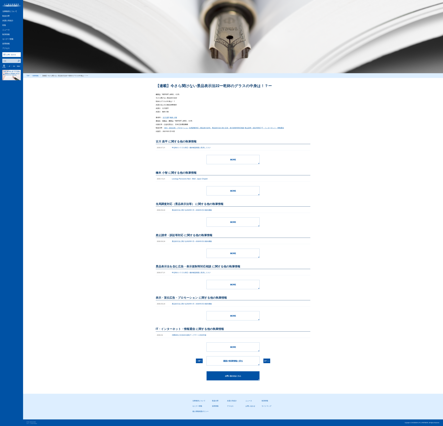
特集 (4, 25)
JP (9, 66)
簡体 (18, 66)
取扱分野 (6, 16)
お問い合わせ (11, 54)
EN (14, 66)
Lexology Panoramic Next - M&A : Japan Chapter (190, 179)
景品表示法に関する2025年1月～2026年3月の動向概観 (192, 210)
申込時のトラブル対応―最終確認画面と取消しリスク (191, 147)
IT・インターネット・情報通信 (272, 128)
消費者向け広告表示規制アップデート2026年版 (189, 335)
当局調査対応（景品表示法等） (200, 128)
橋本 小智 (173, 117)
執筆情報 (6, 34)
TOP (28, 75)
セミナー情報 (7, 39)
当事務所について (9, 11)
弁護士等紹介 (7, 20)
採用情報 (6, 43)
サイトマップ (266, 406)
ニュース (6, 29)
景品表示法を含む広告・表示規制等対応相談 (228, 128)
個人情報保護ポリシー (200, 411)
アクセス (6, 48)
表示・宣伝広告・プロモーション (176, 128)
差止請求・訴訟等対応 (253, 128)
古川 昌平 (166, 117)
